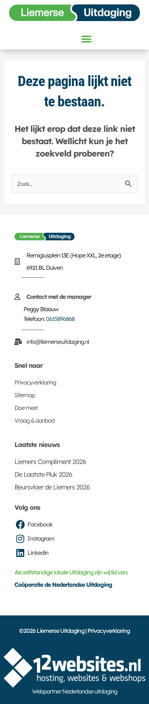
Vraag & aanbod (34, 420)
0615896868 (60, 318)
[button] (86, 39)
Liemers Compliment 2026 (50, 461)
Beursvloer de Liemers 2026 (52, 487)
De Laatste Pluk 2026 (43, 474)
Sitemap (24, 395)
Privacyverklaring (35, 382)
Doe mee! (26, 407)
